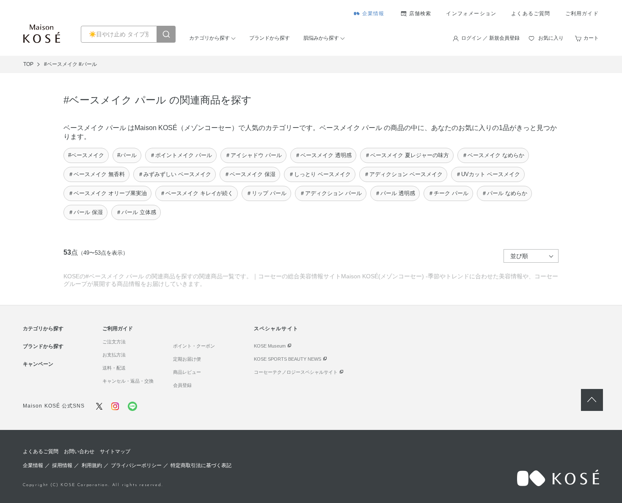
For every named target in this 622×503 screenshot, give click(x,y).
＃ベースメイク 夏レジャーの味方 (407, 155)
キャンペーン (38, 364)
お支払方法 (114, 354)
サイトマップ (115, 451)
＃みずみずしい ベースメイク (174, 174)
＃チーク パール (448, 193)
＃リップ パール (266, 193)
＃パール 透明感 (395, 193)
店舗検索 (420, 13)
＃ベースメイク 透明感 (323, 155)
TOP (28, 64)
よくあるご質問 (530, 13)
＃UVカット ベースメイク (488, 174)
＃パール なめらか (504, 193)
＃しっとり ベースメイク (320, 174)
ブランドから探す (269, 38)
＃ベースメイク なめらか (493, 155)
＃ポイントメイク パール (181, 155)
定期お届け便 (187, 359)
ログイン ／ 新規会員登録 (490, 38)
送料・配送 (114, 367)
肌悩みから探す (321, 38)
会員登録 (182, 385)
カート (591, 38)
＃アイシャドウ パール (253, 155)
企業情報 (373, 13)
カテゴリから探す (209, 38)
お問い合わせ (79, 451)
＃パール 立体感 (136, 212)
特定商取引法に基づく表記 (201, 465)
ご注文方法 (114, 341)
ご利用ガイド (582, 13)
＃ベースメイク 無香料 (96, 174)
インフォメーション (471, 13)
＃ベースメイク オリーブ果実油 (107, 193)
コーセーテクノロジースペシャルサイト (296, 372)
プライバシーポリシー (136, 465)
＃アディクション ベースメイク (403, 174)
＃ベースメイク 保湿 (249, 174)
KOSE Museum (270, 345)
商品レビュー (187, 372)
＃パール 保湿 (85, 212)
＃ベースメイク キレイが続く (196, 193)
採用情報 (62, 465)
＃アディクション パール (331, 193)
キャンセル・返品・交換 (128, 380)
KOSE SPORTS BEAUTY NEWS (287, 359)
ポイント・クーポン (194, 345)
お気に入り (551, 38)
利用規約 (92, 465)
